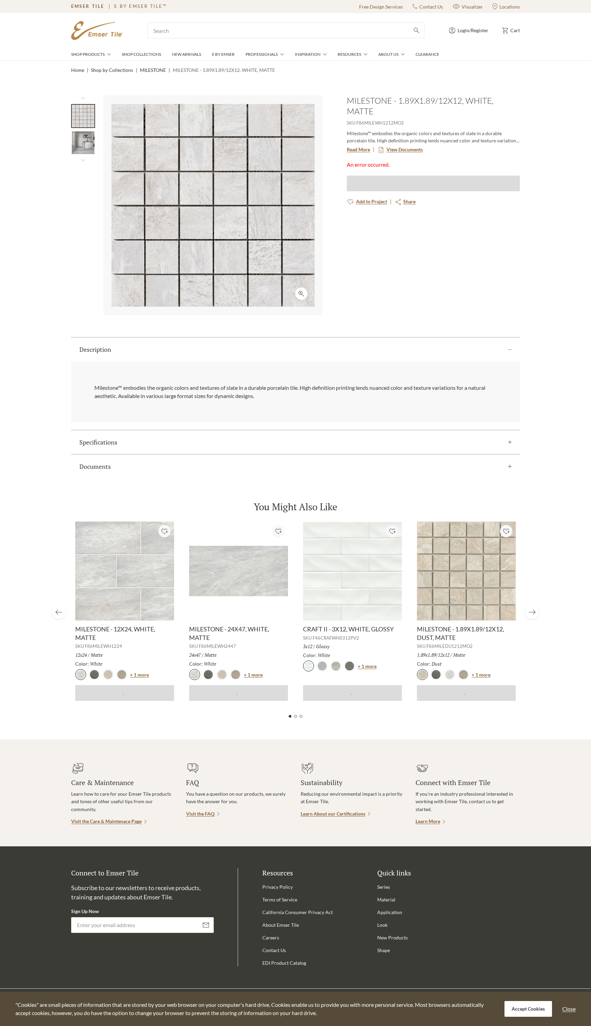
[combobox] (285, 30)
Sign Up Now (85, 911)
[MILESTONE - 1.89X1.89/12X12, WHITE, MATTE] (83, 116)
